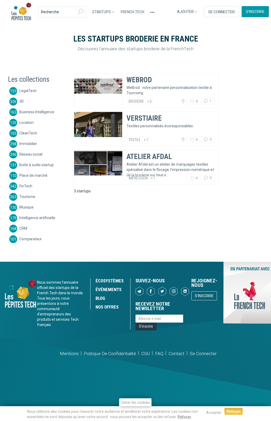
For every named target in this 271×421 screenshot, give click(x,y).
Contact (176, 353)
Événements (108, 289)
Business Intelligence (36, 112)
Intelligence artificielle (37, 217)
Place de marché (33, 175)
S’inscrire (255, 12)
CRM (23, 228)
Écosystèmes (110, 280)
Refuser (184, 417)
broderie (136, 101)
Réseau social (30, 154)
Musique (26, 207)
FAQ (159, 353)
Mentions (69, 353)
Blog (100, 298)
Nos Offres (107, 307)
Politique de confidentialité (110, 353)
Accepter (214, 412)
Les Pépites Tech (21, 12)
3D (21, 101)
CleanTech (28, 133)
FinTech (25, 186)
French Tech (132, 12)
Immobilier (28, 143)
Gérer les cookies (135, 402)
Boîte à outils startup (36, 164)
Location (26, 122)
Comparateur (30, 239)
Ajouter (186, 12)
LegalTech (28, 90)
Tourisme (27, 196)
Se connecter (221, 12)
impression (138, 178)
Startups (102, 12)
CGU (145, 353)
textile (135, 140)
